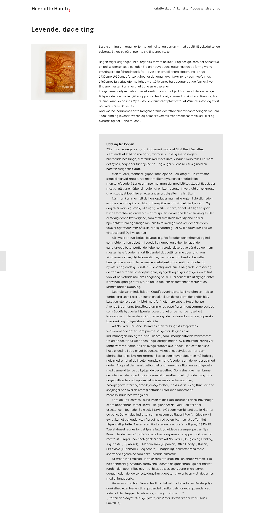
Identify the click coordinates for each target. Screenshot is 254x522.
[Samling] (3, 261)
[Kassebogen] (251, 261)
